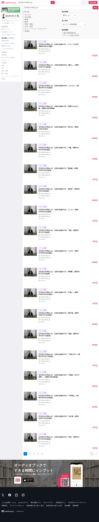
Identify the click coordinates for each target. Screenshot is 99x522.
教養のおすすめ (6, 46)
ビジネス (4, 60)
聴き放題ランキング (7, 32)
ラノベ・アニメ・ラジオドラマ (10, 76)
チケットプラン (48, 502)
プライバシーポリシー (17, 505)
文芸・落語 (5, 73)
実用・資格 (5, 71)
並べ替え (65, 21)
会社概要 (67, 505)
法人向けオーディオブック (77, 502)
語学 (3, 68)
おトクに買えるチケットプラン (10, 20)
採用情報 (75, 505)
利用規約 (4, 505)
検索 (95, 8)
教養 (3, 65)
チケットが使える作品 (71, 35)
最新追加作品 (5, 40)
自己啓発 (4, 63)
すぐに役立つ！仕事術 (8, 43)
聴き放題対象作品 (69, 33)
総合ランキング (6, 29)
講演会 (3, 79)
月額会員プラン (61, 502)
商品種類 (65, 30)
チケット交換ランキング (8, 34)
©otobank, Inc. (20, 511)
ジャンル (26, 12)
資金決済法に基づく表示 (54, 505)
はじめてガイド (23, 502)
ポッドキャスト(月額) (8, 57)
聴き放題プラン (36, 502)
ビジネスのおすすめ (7, 48)
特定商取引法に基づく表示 (35, 505)
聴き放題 (4, 55)
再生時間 (65, 12)
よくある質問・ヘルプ (8, 23)
